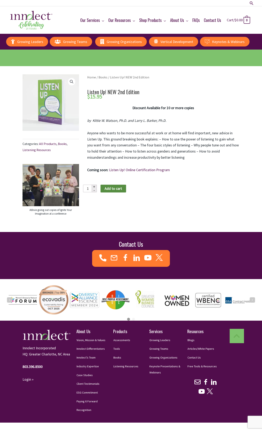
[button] (251, 3)
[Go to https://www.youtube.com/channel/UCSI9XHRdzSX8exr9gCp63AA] (147, 258)
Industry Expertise (88, 366)
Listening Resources (37, 150)
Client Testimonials (88, 384)
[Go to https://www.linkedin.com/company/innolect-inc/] (136, 258)
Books (62, 144)
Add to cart (113, 188)
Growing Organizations (163, 357)
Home (91, 77)
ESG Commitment (87, 392)
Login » (28, 379)
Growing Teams (158, 349)
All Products (47, 144)
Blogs (190, 340)
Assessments (121, 340)
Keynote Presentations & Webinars (164, 369)
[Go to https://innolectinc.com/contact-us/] (114, 258)
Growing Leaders (159, 340)
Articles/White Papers (200, 349)
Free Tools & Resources (202, 366)
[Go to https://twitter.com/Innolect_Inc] (159, 257)
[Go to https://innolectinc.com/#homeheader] (237, 336)
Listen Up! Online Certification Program (139, 169)
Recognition (84, 410)
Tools (116, 349)
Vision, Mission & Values (91, 340)
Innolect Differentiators (91, 349)
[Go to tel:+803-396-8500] (102, 258)
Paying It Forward (87, 401)
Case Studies (85, 375)
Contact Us (194, 357)
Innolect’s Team (86, 357)
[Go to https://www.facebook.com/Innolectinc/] (125, 258)
